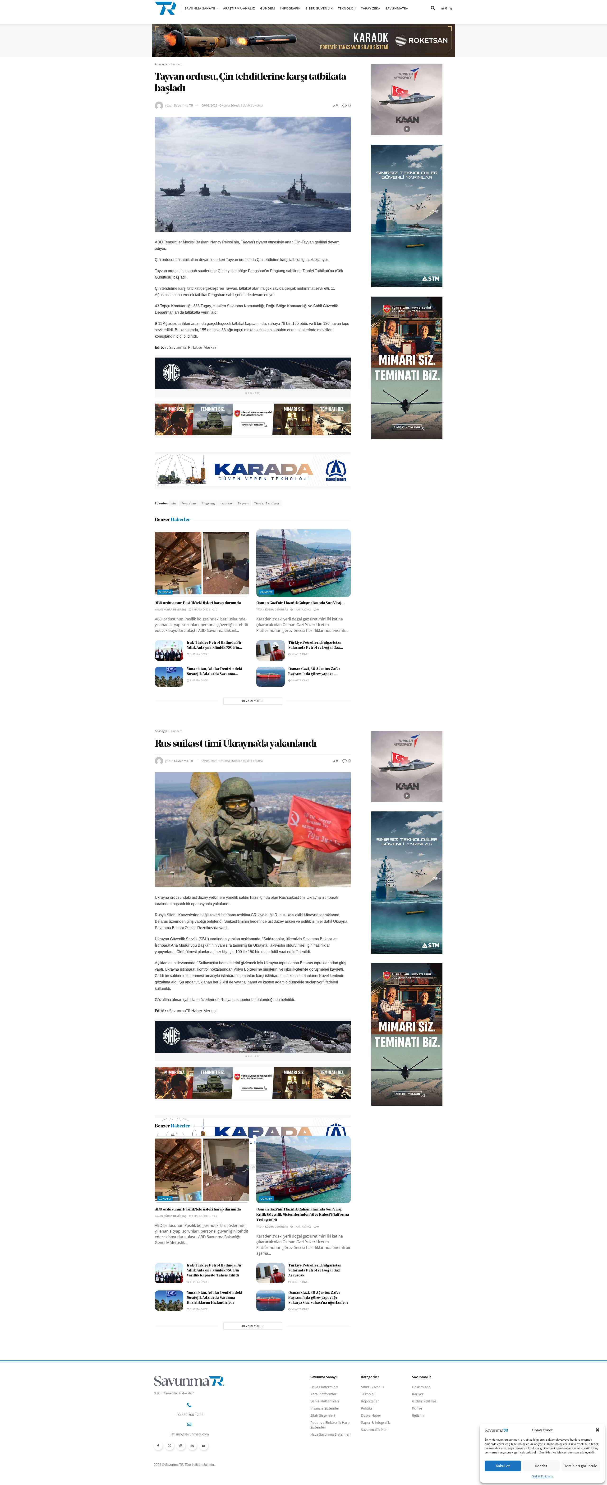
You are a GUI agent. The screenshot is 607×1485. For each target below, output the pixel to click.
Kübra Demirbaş (175, 609)
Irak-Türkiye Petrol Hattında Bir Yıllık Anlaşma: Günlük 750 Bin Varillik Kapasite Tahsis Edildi (214, 1327)
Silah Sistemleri (322, 1472)
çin (173, 503)
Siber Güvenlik (319, 8)
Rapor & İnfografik (375, 1479)
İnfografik (290, 8)
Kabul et (503, 1465)
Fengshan (188, 503)
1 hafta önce (200, 609)
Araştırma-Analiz (239, 8)
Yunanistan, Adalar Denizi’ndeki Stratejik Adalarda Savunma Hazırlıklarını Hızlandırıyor (214, 1355)
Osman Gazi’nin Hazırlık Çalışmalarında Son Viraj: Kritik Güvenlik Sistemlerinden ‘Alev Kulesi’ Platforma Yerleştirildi (302, 1272)
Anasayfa (161, 64)
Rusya (206, 1167)
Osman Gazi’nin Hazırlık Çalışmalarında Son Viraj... (300, 603)
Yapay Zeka (370, 8)
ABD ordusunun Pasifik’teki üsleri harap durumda (198, 603)
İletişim (418, 1472)
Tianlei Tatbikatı (266, 503)
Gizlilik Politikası (542, 1476)
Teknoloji (347, 8)
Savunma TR (183, 105)
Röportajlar (370, 1458)
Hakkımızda (421, 1444)
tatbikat (226, 503)
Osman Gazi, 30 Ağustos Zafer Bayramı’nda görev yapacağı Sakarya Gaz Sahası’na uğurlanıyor (318, 1355)
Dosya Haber (371, 1472)
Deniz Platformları (324, 1458)
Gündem (267, 8)
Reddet (541, 1465)
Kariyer (417, 1451)
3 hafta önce (198, 654)
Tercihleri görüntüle (580, 1465)
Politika (366, 1465)
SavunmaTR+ (397, 8)
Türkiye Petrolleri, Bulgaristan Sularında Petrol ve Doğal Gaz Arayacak (314, 1327)
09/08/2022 (209, 105)
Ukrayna (258, 1167)
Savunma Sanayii (200, 8)
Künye (417, 1465)
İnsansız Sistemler (324, 1465)
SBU (219, 1167)
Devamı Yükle (252, 701)
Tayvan (243, 503)
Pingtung (208, 503)
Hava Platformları (324, 1444)
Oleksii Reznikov (183, 1167)
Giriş (448, 8)
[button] (597, 1430)
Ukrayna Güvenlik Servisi (289, 1167)
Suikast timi (237, 1167)
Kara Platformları (323, 1451)
